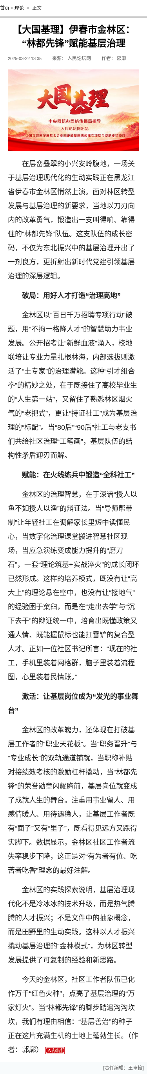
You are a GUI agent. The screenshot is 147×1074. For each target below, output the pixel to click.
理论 (19, 8)
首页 (4, 8)
